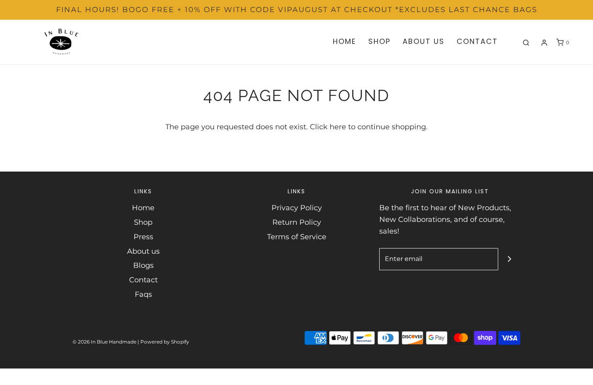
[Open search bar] (526, 42)
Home (143, 207)
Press (143, 236)
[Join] (509, 259)
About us (143, 251)
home (344, 41)
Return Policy (296, 222)
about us (424, 41)
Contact (143, 279)
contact (477, 41)
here (338, 126)
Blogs (143, 265)
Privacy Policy (296, 207)
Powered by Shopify (164, 342)
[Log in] (544, 42)
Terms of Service (296, 236)
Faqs (143, 294)
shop (379, 41)
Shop (143, 222)
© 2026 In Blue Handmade (104, 342)
